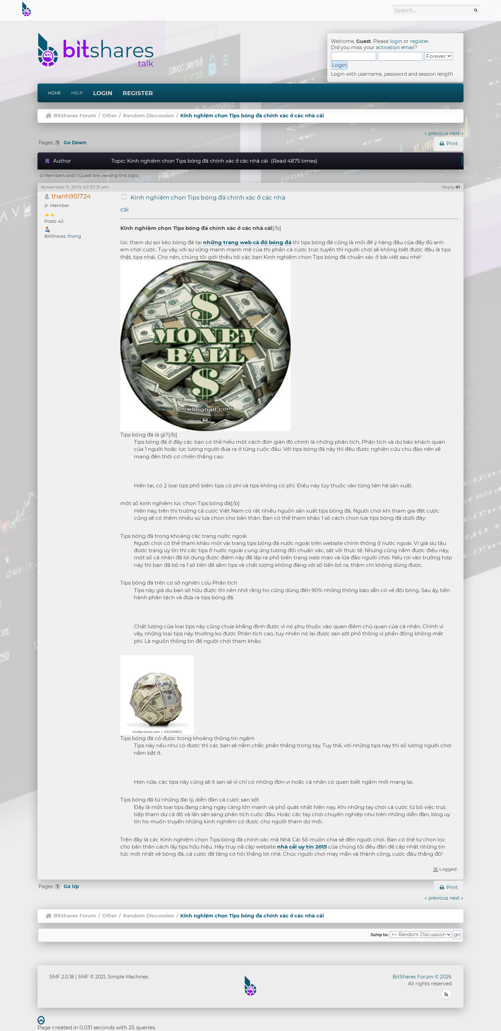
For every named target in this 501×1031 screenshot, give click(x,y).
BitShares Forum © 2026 (422, 977)
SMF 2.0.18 (61, 977)
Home (54, 92)
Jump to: (379, 934)
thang (74, 236)
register (419, 41)
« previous (436, 133)
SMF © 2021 (91, 977)
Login (102, 93)
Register (138, 93)
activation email (395, 47)
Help (77, 92)
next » (457, 133)
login (396, 41)
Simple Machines (128, 977)
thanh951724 (71, 196)
